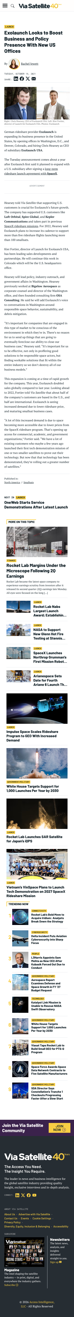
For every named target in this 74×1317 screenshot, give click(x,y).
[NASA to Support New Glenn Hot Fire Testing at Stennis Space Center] (18, 629)
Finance (11, 560)
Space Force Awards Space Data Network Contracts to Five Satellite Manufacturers (49, 1070)
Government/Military (18, 782)
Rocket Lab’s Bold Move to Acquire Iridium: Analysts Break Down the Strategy (47, 918)
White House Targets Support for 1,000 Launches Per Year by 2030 (32, 788)
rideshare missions (26, 226)
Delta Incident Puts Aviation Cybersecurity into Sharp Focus (49, 939)
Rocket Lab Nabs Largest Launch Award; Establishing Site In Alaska (49, 610)
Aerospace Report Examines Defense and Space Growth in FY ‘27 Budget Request (45, 985)
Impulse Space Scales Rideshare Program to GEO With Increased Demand (32, 735)
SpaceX (9, 226)
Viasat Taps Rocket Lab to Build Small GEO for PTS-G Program (47, 1049)
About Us (9, 1214)
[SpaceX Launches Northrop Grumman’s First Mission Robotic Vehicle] (18, 653)
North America (12, 482)
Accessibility (60, 1226)
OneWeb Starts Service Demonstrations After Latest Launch (36, 504)
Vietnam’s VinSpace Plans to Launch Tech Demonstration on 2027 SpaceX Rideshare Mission (35, 891)
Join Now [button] (58, 1128)
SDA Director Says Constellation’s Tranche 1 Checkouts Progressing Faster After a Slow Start (47, 1093)
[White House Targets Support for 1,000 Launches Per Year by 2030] (37, 763)
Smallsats (29, 482)
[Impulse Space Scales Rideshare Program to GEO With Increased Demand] (37, 708)
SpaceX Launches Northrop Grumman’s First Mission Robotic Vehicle (50, 657)
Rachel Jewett (29, 64)
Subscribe (10, 1285)
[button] (5, 5)
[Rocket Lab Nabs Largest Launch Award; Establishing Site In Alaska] (18, 606)
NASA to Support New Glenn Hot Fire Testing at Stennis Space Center (48, 633)
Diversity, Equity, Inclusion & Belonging (27, 1226)
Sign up (54, 1262)
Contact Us (10, 1218)
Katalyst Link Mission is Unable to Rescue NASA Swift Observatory (46, 1006)
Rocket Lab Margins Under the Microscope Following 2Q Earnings (36, 570)
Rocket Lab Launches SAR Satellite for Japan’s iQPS (34, 838)
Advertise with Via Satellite (34, 1214)
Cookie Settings (42, 1218)
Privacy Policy (12, 1222)
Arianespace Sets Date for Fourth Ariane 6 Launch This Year (50, 680)
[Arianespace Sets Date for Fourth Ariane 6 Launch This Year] (18, 676)
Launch (9, 26)
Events (25, 1218)
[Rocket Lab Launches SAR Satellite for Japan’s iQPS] (37, 813)
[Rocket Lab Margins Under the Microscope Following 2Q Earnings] (37, 542)
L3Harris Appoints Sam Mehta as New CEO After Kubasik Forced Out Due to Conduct (48, 963)
